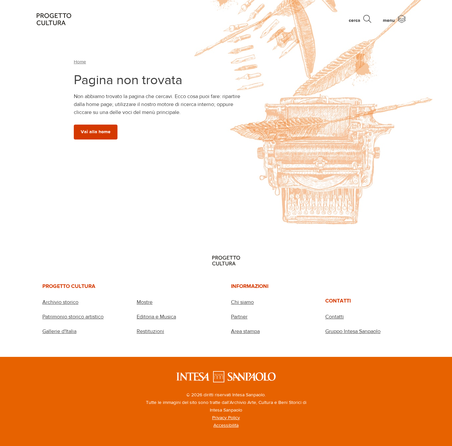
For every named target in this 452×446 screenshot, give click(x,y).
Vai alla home (96, 131)
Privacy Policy (226, 417)
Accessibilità (226, 425)
